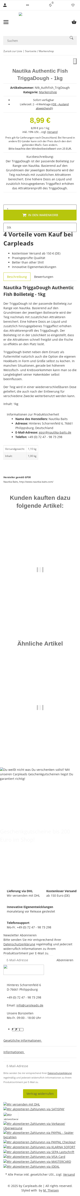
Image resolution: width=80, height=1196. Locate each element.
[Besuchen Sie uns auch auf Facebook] (14, 1029)
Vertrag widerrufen (40, 1094)
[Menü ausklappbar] (6, 22)
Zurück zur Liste (12, 51)
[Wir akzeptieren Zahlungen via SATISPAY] (33, 1109)
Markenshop (48, 92)
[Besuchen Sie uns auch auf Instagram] (21, 1029)
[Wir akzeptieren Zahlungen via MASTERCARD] (37, 1161)
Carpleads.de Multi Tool (40, 740)
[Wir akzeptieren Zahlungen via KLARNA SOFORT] (39, 1146)
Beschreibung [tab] (17, 277)
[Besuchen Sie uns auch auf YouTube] (18, 1029)
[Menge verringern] (6, 200)
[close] (75, 61)
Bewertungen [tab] (43, 277)
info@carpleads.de (29, 1005)
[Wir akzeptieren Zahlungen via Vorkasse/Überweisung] (40, 1125)
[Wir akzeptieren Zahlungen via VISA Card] (34, 1156)
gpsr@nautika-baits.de (55, 432)
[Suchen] (71, 37)
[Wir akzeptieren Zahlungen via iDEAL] (31, 1166)
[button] (27, 5)
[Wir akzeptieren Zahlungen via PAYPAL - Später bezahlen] (40, 1134)
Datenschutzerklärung (19, 944)
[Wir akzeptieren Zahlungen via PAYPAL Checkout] (39, 1141)
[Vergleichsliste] (50, 5)
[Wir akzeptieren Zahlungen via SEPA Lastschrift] (38, 1151)
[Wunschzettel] (73, 5)
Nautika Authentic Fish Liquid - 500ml (40, 600)
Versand (52, 132)
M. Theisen (51, 1190)
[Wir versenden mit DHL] (21, 1104)
